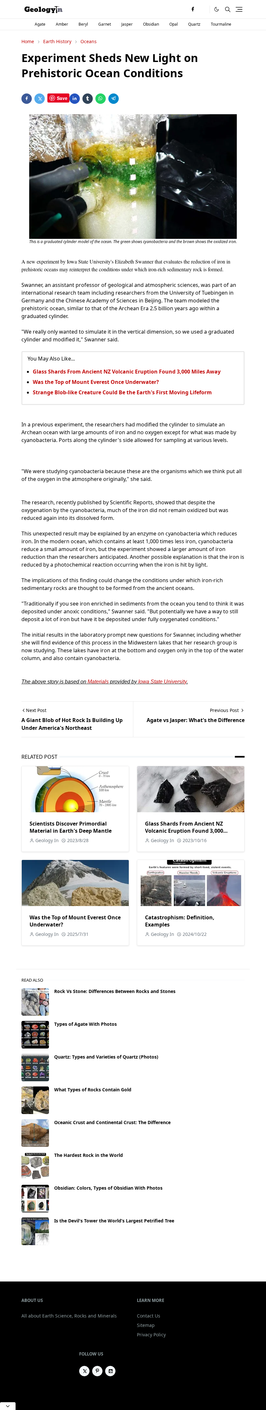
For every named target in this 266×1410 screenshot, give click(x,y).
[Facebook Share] (26, 98)
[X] (203, 9)
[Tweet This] (39, 98)
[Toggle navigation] (239, 9)
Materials (98, 681)
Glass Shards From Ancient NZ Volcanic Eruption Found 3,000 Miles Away (127, 371)
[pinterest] (97, 1371)
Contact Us (148, 1316)
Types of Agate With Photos (85, 1024)
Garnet (104, 24)
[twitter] (84, 1371)
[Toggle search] (228, 9)
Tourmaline (221, 24)
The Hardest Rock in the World (88, 1155)
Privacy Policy (151, 1334)
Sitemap (146, 1325)
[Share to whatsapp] (100, 98)
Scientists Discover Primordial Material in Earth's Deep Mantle (71, 827)
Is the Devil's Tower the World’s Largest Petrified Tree (114, 1221)
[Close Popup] (8, 1406)
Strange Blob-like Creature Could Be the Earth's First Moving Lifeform (122, 392)
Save (62, 98)
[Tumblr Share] (87, 98)
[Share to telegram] (113, 98)
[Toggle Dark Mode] (216, 9)
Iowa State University (162, 681)
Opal (173, 24)
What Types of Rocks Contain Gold (92, 1089)
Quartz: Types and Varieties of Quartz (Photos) (106, 1057)
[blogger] (110, 1371)
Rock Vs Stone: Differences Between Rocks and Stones (114, 991)
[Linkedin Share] (74, 98)
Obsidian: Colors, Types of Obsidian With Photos (108, 1188)
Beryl (83, 24)
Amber (62, 24)
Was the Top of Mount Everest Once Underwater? (96, 382)
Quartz (194, 24)
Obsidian (151, 24)
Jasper (127, 24)
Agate (40, 24)
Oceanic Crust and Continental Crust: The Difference (112, 1122)
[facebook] (192, 9)
